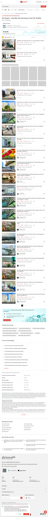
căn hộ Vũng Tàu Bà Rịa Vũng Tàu (26, 333)
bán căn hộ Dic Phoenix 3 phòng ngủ (9, 330)
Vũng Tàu (12, 13)
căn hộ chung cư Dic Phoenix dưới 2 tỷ (10, 328)
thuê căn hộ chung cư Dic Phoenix (24, 330)
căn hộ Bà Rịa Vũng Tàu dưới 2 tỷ (24, 335)
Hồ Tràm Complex (27, 427)
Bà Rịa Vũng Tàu (7, 13)
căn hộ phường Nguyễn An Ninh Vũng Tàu (10, 333)
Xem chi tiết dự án (40, 23)
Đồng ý (26, 514)
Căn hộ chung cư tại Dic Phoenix (21, 13)
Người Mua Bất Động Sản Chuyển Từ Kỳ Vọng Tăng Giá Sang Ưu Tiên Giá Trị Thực (36, 441)
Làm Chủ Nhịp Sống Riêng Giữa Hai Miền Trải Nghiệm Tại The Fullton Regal (14, 449)
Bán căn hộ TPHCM (5, 425)
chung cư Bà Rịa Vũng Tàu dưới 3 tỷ (9, 335)
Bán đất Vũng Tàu (27, 429)
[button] (45, 10)
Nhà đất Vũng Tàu (5, 431)
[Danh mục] (2, 2)
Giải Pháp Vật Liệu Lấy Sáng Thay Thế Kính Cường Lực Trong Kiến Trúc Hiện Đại (36, 445)
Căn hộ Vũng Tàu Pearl (28, 424)
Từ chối (19, 514)
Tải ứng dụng (38, 1)
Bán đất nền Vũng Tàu (6, 429)
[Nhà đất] (24, 1)
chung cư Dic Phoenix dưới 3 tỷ (24, 328)
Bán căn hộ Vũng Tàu (6, 424)
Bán (2, 13)
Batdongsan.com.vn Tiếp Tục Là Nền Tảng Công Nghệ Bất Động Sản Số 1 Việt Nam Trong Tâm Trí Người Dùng (14, 441)
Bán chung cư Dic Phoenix (28, 425)
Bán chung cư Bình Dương (6, 427)
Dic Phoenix (37, 333)
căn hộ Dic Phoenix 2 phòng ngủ (39, 328)
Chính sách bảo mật (16, 506)
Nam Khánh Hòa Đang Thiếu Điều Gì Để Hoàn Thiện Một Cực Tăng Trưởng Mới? (35, 449)
